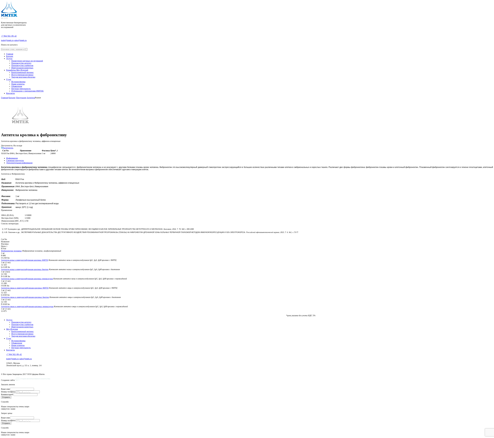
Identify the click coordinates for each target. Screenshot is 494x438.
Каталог (12, 98)
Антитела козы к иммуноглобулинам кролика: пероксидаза (27, 279)
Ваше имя (5, 389)
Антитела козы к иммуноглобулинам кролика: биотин (24, 269)
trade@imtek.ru (7, 40)
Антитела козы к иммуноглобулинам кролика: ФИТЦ (24, 260)
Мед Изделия (12, 329)
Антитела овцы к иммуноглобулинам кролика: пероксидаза (27, 306)
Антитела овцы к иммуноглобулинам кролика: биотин (25, 297)
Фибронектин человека (11, 251)
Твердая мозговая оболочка (23, 336)
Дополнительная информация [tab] (19, 163)
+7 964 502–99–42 (9, 36)
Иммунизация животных (22, 327)
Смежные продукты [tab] (15, 160)
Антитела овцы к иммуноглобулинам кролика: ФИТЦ (25, 288)
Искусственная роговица (22, 334)
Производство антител (21, 322)
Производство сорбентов (22, 324)
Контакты (10, 350)
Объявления (16, 343)
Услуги (9, 320)
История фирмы (18, 341)
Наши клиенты (18, 345)
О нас (8, 338)
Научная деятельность (21, 348)
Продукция (21, 98)
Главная (4, 98)
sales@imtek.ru (20, 40)
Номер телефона (8, 392)
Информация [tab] (12, 158)
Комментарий (7, 394)
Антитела (31, 98)
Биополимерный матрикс (22, 331)
